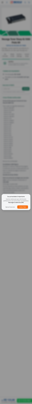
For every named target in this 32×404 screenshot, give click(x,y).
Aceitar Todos (22, 207)
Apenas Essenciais (10, 207)
